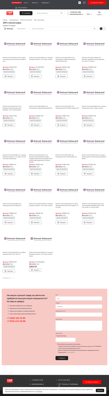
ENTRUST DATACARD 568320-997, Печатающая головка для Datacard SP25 (40, 107)
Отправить (61, 358)
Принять (100, 390)
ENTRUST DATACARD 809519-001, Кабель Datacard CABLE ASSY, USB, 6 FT (14, 253)
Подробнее (38, 391)
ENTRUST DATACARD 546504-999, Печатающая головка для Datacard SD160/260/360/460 (65, 59)
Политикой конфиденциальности (69, 348)
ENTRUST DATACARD (26, 20)
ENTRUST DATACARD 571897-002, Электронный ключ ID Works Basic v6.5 (66, 156)
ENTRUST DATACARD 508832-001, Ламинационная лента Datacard (12, 204)
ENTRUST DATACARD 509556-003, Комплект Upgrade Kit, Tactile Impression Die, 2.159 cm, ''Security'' (93, 59)
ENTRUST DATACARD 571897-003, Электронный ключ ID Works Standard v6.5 (67, 107)
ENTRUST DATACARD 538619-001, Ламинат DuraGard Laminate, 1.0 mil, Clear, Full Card (41, 58)
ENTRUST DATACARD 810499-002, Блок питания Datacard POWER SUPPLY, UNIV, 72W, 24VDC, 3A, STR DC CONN (93, 205)
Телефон (58, 303)
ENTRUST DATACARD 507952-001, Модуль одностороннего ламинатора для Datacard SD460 (94, 156)
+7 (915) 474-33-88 (16, 321)
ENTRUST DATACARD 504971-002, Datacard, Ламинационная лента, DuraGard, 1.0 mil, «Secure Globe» (12, 108)
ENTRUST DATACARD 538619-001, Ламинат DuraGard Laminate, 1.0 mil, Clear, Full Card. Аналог (41, 254)
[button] (8, 28)
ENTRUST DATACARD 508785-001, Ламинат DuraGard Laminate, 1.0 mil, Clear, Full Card (41, 204)
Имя (56, 295)
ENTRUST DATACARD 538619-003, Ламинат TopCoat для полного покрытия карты (94, 107)
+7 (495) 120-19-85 (16, 318)
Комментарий (59, 319)
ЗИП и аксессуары (39, 20)
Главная (5, 20)
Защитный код (59, 333)
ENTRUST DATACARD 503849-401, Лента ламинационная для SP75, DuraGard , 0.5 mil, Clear (67, 205)
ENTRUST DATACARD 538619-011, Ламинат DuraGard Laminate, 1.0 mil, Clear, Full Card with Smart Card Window (14, 156)
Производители (13, 20)
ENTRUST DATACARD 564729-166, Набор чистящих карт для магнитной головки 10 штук (14, 59)
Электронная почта (60, 311)
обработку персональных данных (81, 346)
